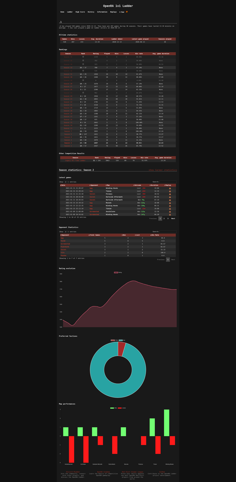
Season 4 (68, 137)
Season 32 (68, 71)
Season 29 (68, 80)
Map (108, 185)
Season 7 (68, 131)
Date (63, 185)
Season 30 (68, 77)
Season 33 (68, 68)
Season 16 (68, 119)
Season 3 (68, 140)
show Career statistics (163, 170)
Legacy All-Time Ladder (75, 160)
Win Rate (155, 235)
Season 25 (68, 93)
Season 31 (68, 74)
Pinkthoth (65, 247)
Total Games (95, 235)
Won (124, 235)
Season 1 (68, 146)
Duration (154, 185)
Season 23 (68, 99)
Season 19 (68, 111)
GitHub (162, 472)
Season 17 (68, 116)
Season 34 (68, 64)
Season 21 (68, 105)
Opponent (94, 185)
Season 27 (68, 86)
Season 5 (68, 134)
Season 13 (68, 128)
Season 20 (68, 108)
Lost (138, 235)
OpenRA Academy (103, 472)
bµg (91, 188)
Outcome (138, 185)
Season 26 (68, 89)
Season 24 (68, 96)
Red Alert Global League (132, 472)
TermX (63, 241)
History (91, 12)
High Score (80, 12)
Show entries (67, 182)
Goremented (94, 211)
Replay (168, 185)
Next (173, 218)
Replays (113, 12)
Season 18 (68, 114)
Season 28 (68, 84)
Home (62, 12)
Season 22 (68, 102)
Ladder (70, 12)
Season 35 (68, 61)
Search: (156, 182)
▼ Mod (121, 12)
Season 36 (68, 57)
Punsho (63, 255)
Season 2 (68, 143)
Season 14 (68, 125)
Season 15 (68, 122)
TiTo (62, 252)
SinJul (92, 194)
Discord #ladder (73, 472)
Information (102, 12)
